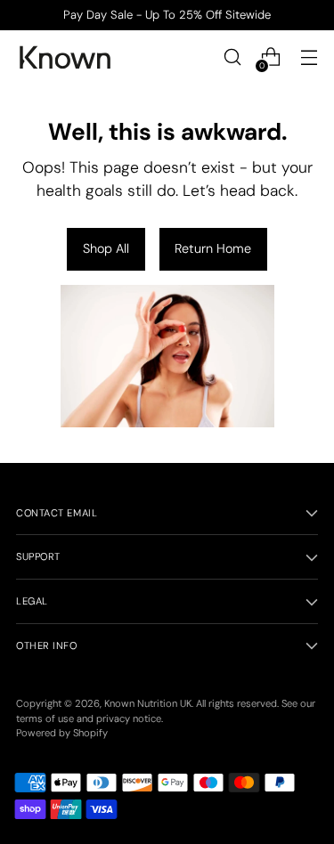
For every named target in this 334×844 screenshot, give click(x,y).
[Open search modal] (232, 57)
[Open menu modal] (308, 57)
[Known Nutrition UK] (65, 57)
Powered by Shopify (62, 732)
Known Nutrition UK (147, 703)
